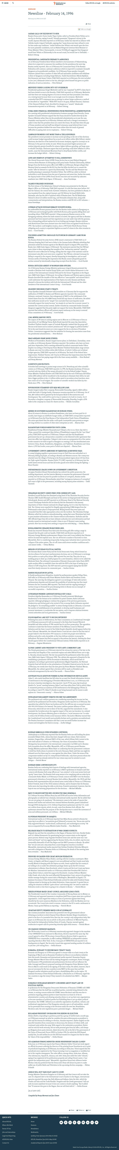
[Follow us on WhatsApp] (92, 1122)
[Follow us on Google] (74, 1122)
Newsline (32, 9)
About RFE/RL (6, 1122)
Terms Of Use (6, 1129)
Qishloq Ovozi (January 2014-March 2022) (44, 1136)
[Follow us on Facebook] (83, 1122)
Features (33, 1125)
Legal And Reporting (8, 1136)
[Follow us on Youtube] (61, 1122)
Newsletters (35, 1129)
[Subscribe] (96, 1122)
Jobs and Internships (8, 1132)
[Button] (88, 24)
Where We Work (7, 1125)
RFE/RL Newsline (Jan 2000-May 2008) (44, 1139)
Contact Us (5, 1143)
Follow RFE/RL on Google (92, 3)
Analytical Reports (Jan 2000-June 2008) (44, 1143)
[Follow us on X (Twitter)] (79, 1122)
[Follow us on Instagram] (70, 1122)
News (32, 1122)
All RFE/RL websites (109, 3)
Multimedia (34, 1132)
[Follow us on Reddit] (65, 1122)
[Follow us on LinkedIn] (87, 1122)
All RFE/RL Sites (7, 1139)
